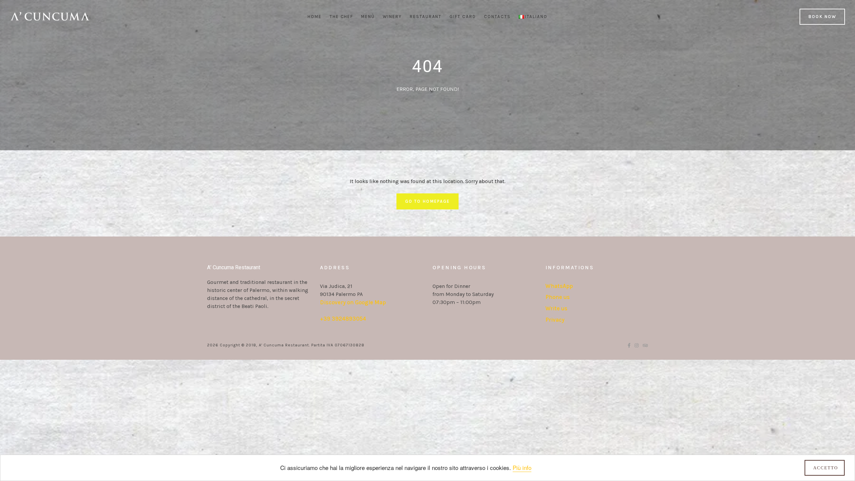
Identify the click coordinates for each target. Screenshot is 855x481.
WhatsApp (559, 286)
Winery (392, 16)
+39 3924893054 (343, 318)
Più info (522, 467)
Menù (368, 16)
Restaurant (426, 16)
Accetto (825, 467)
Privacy (554, 319)
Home (315, 16)
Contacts (497, 16)
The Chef (341, 16)
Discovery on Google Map (353, 302)
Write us (556, 308)
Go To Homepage (427, 201)
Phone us (557, 297)
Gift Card (463, 16)
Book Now (822, 16)
